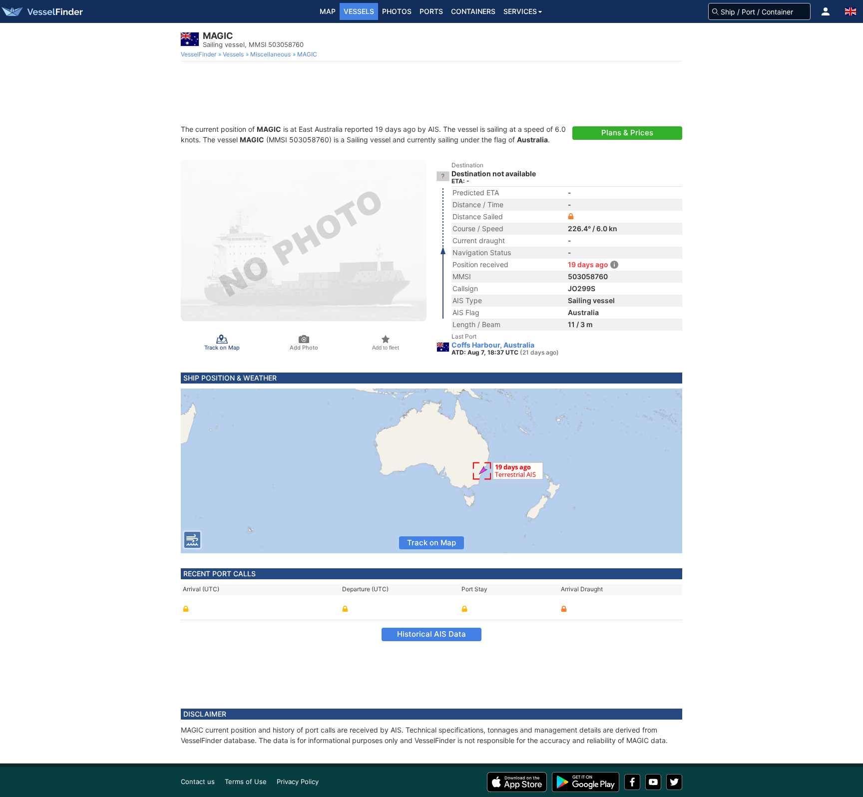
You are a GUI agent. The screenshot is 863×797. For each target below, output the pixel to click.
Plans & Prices (627, 132)
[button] (825, 11)
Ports (431, 11)
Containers (473, 11)
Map (328, 11)
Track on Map (431, 542)
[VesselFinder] (41, 11)
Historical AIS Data (431, 634)
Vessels (359, 11)
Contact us (198, 782)
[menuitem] (199, 54)
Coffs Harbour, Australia (492, 345)
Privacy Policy (298, 782)
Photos (397, 11)
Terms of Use (246, 782)
